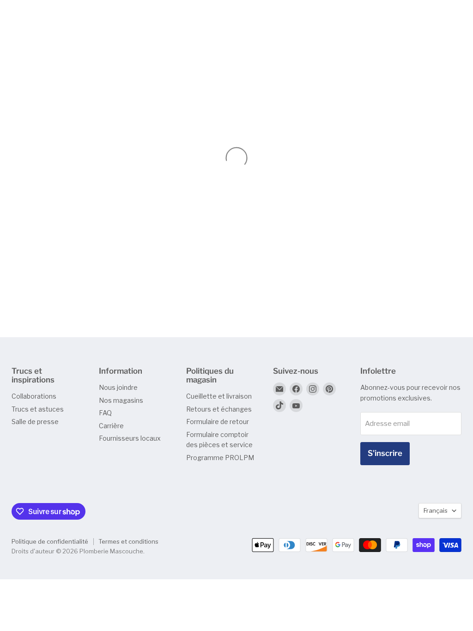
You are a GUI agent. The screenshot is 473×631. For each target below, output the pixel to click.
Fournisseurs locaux (130, 438)
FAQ (105, 413)
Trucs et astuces (38, 409)
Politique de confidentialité (50, 541)
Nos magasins (121, 400)
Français (436, 510)
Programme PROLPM (220, 457)
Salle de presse (35, 421)
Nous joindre (118, 387)
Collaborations (34, 396)
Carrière (111, 426)
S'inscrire (385, 453)
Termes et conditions (128, 541)
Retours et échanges (219, 409)
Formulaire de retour (217, 421)
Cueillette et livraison (219, 396)
